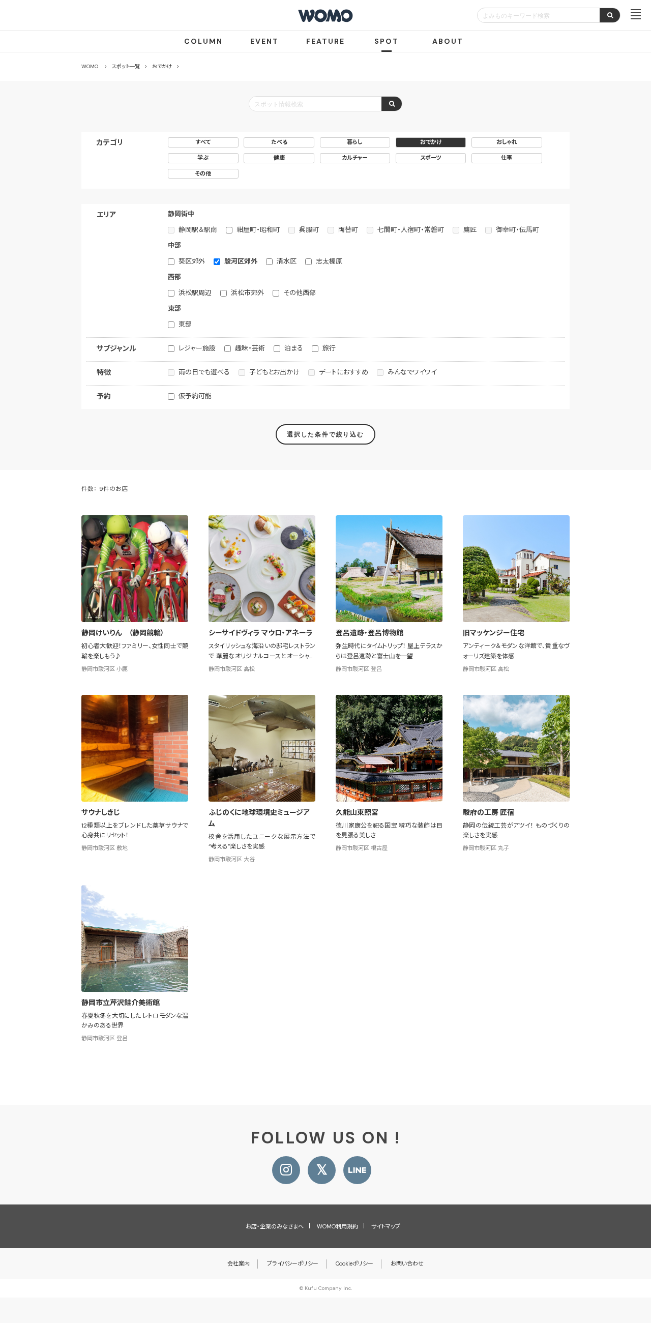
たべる (279, 141)
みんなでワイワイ (412, 372)
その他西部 (299, 292)
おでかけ (431, 141)
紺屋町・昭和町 (258, 229)
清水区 (287, 261)
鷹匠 (470, 229)
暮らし (355, 141)
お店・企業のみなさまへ (275, 1226)
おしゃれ (506, 141)
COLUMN (203, 41)
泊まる (293, 348)
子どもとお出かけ (274, 372)
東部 (185, 324)
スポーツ (430, 157)
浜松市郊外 (247, 292)
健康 (279, 157)
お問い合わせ (407, 1263)
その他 (203, 173)
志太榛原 (329, 261)
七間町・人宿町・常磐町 (410, 229)
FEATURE (325, 41)
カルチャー (355, 157)
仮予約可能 (195, 396)
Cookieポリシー (354, 1263)
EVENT (264, 41)
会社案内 (238, 1263)
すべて (203, 141)
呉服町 (309, 229)
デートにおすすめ (343, 372)
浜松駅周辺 (195, 292)
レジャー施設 (197, 348)
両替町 (348, 229)
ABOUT (447, 41)
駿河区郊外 (240, 261)
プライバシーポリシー (292, 1263)
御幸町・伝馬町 (517, 229)
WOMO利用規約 (337, 1226)
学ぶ (203, 157)
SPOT (386, 41)
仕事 (506, 157)
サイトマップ (385, 1226)
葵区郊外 (192, 261)
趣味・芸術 (250, 348)
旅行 (329, 348)
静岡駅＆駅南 (198, 229)
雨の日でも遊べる (204, 372)
